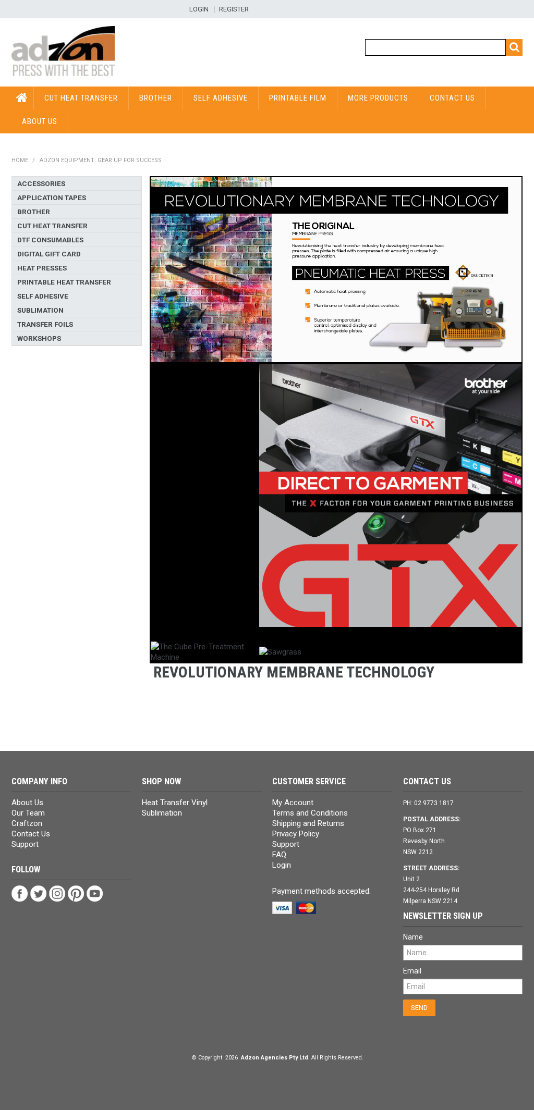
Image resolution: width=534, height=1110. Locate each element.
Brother (155, 98)
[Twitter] (38, 893)
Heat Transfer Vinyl (175, 802)
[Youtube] (95, 893)
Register (234, 9)
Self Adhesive (220, 98)
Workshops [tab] (39, 338)
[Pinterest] (76, 893)
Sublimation (162, 813)
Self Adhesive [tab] (42, 296)
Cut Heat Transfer (81, 98)
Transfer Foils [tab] (45, 324)
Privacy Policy (295, 833)
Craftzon (26, 823)
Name (413, 937)
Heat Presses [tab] (42, 268)
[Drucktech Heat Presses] (336, 269)
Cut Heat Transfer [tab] (52, 225)
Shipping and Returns (308, 823)
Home (19, 160)
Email (412, 971)
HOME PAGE (22, 98)
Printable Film (297, 98)
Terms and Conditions (310, 813)
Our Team (28, 813)
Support (25, 844)
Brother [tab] (33, 211)
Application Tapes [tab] (51, 197)
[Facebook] (19, 893)
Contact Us (452, 98)
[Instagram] (57, 893)
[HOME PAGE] (63, 51)
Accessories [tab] (41, 183)
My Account (292, 802)
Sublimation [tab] (40, 310)
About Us (39, 121)
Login (199, 9)
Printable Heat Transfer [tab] (64, 282)
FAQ (279, 854)
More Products (378, 98)
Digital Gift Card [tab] (49, 254)
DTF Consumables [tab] (50, 240)
